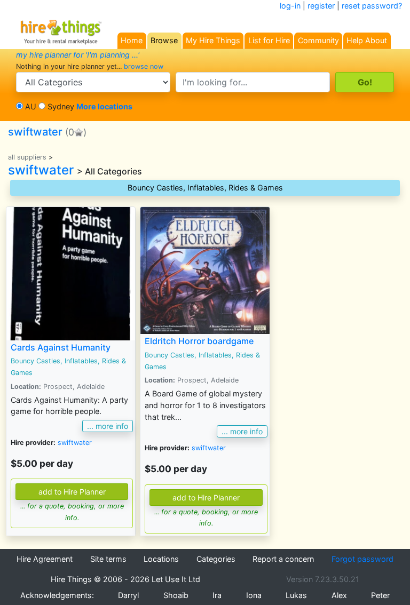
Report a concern (283, 558)
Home (132, 40)
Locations (161, 558)
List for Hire (269, 40)
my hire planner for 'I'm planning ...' (77, 54)
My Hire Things (213, 40)
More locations (104, 106)
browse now (143, 66)
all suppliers (27, 157)
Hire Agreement (45, 558)
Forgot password (362, 558)
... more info (107, 426)
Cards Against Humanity (61, 347)
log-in (290, 5)
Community (318, 40)
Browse (164, 40)
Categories (215, 558)
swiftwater (35, 131)
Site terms (108, 558)
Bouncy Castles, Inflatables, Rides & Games (205, 187)
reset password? (372, 5)
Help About (366, 40)
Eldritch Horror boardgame (199, 341)
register (321, 5)
